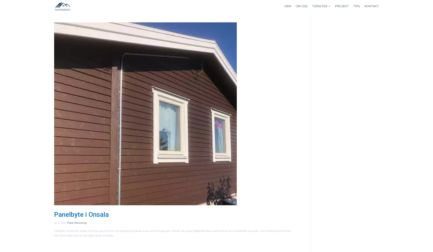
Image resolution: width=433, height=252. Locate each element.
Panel (70, 223)
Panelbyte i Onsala (81, 214)
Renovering (80, 223)
